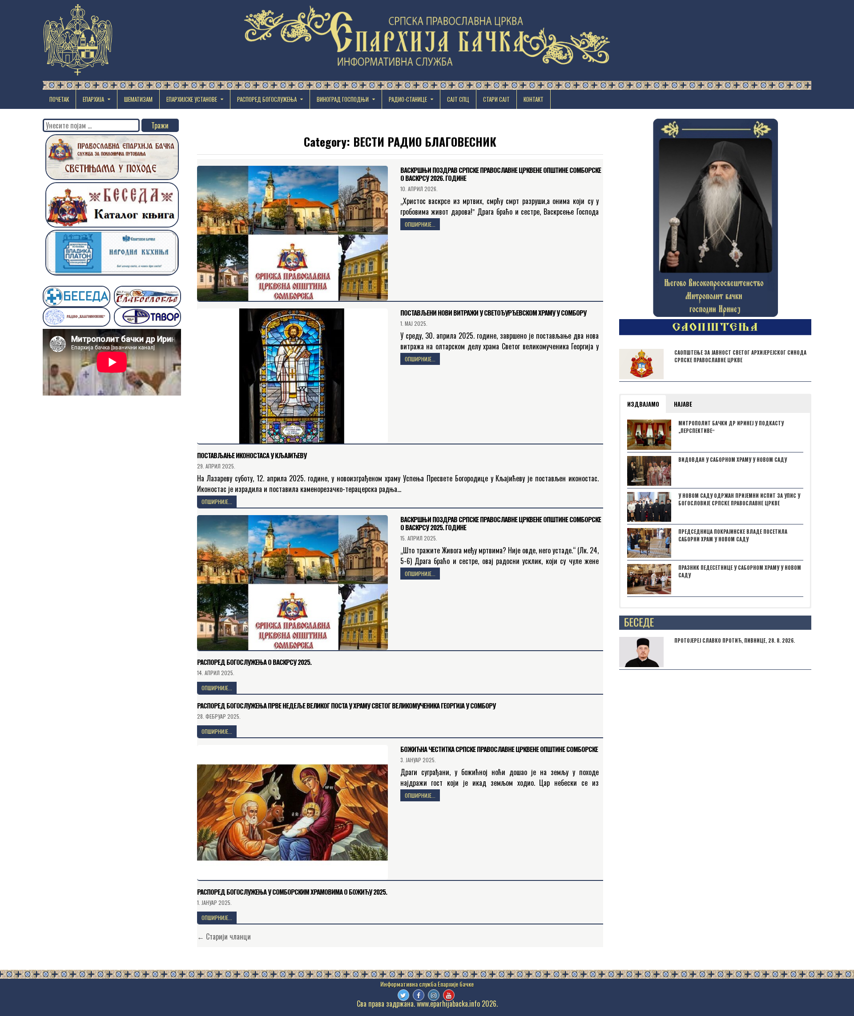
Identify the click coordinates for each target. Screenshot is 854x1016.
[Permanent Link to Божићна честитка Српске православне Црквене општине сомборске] (292, 812)
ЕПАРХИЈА (93, 99)
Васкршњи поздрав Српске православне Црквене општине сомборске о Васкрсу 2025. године (500, 523)
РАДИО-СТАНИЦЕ (408, 99)
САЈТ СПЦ (458, 99)
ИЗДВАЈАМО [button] (643, 404)
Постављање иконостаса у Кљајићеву (251, 455)
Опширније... (420, 224)
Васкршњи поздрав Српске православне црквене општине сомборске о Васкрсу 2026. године (500, 174)
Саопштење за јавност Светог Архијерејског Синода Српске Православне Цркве (740, 356)
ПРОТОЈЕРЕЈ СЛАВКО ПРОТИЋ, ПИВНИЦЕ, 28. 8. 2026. (734, 640)
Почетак (59, 99)
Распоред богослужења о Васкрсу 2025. (254, 662)
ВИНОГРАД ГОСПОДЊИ (343, 99)
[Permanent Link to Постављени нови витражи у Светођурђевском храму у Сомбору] (292, 376)
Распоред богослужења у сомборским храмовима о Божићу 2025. (292, 891)
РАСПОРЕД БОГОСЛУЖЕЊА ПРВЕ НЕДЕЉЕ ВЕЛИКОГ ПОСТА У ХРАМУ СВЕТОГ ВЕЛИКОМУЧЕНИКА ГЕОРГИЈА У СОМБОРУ (346, 705)
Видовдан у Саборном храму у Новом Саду (732, 459)
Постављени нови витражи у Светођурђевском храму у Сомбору (493, 312)
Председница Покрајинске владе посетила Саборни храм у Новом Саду (732, 535)
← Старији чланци (224, 936)
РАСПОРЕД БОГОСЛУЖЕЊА (267, 99)
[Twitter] (403, 995)
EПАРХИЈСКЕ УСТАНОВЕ (191, 99)
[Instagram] (433, 995)
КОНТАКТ (534, 99)
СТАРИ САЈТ (496, 99)
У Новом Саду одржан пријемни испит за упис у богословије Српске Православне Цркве (739, 499)
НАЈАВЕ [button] (683, 404)
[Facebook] (418, 995)
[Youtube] (449, 995)
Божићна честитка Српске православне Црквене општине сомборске (499, 749)
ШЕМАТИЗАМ (138, 99)
